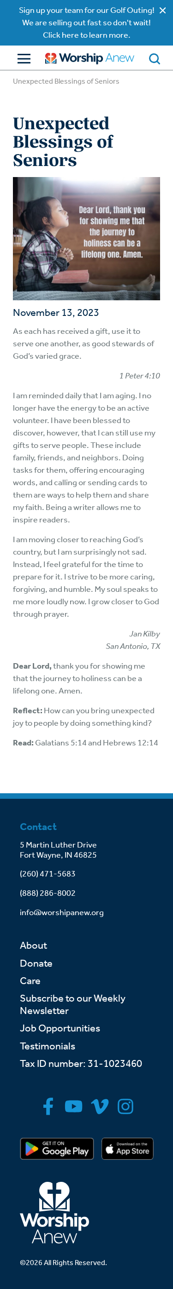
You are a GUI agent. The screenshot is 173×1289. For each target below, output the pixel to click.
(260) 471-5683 (48, 874)
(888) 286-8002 (48, 893)
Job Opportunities (60, 1028)
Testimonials (47, 1046)
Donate (36, 963)
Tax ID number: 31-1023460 (81, 1064)
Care (30, 981)
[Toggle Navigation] (21, 58)
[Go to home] (89, 58)
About (33, 945)
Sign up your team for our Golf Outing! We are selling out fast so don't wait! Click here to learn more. (87, 22)
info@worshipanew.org (62, 912)
